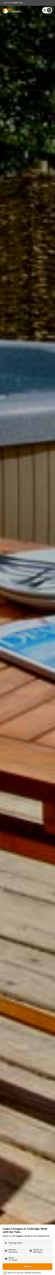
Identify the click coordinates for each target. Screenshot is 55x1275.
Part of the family (13, 3)
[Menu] (47, 10)
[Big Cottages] (11, 10)
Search (27, 1266)
